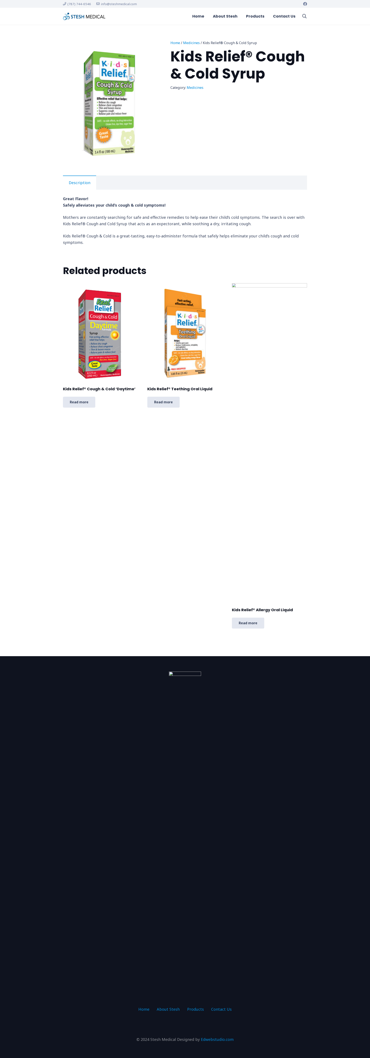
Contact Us (221, 1009)
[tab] (79, 183)
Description (79, 182)
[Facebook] (305, 4)
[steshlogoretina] (84, 16)
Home (175, 42)
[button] (304, 16)
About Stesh (168, 1009)
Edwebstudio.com (217, 1039)
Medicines (191, 42)
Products (195, 1009)
